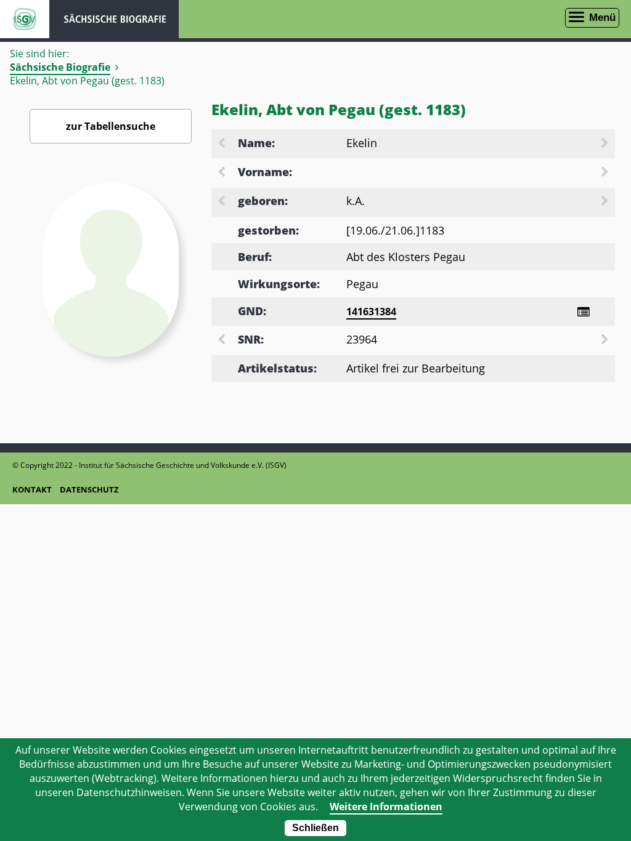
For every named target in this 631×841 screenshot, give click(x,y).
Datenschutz (89, 489)
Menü (602, 17)
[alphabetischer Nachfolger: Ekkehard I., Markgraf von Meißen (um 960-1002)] (606, 144)
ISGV (24, 19)
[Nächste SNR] (606, 340)
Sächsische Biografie (60, 67)
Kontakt (32, 489)
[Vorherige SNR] (222, 340)
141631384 (371, 311)
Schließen (315, 828)
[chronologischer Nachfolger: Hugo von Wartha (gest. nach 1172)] (606, 202)
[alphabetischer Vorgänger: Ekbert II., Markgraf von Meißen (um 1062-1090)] (222, 144)
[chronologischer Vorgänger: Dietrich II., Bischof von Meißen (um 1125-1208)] (222, 202)
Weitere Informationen (386, 806)
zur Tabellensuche (110, 126)
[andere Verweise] (583, 312)
